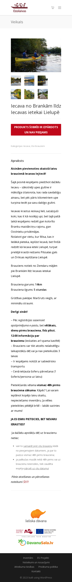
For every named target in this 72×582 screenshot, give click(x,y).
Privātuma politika (48, 566)
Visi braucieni (38, 146)
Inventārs (28, 557)
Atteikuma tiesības (24, 566)
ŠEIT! (26, 482)
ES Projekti (43, 557)
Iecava (26, 146)
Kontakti (36, 571)
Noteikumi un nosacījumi (36, 562)
